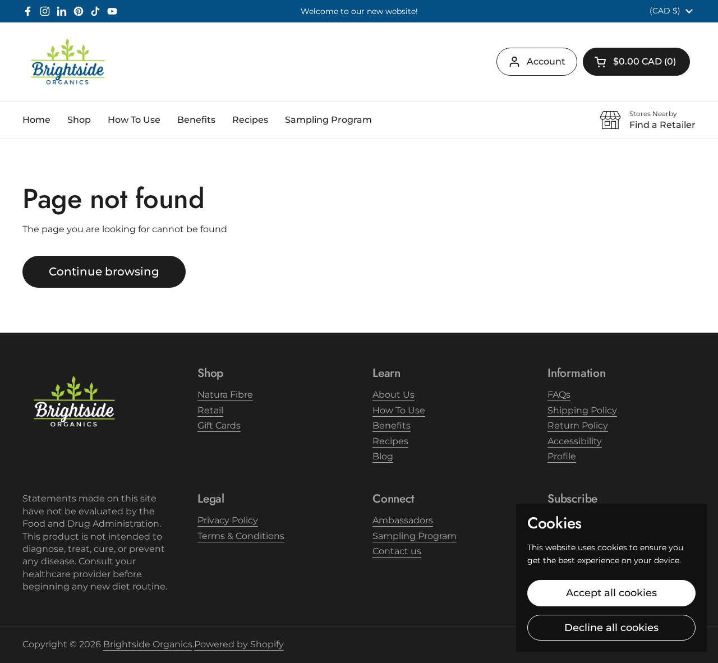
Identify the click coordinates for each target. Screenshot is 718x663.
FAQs (558, 394)
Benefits (391, 425)
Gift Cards (219, 425)
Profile (561, 456)
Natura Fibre (225, 394)
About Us (393, 394)
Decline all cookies (611, 627)
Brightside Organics (147, 644)
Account (546, 61)
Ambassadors (402, 520)
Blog (382, 456)
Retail (210, 410)
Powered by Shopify (239, 644)
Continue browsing (104, 271)
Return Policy (577, 425)
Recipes (390, 441)
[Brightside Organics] (67, 62)
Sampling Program (414, 536)
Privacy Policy (227, 520)
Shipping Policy (582, 410)
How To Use (398, 410)
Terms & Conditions (240, 536)
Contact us (396, 551)
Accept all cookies (611, 593)
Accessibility (574, 441)
